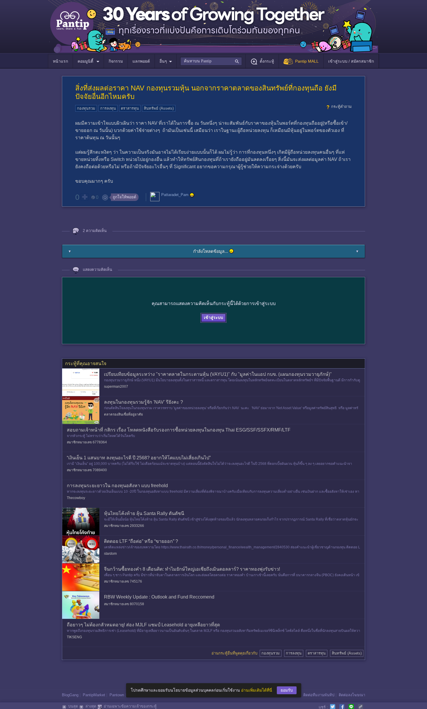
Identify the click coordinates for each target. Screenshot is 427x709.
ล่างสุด (90, 706)
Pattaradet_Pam (175, 195)
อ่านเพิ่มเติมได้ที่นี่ (256, 690)
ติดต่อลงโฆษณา (352, 695)
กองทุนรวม (86, 108)
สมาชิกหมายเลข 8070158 (124, 604)
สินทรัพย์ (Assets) (159, 108)
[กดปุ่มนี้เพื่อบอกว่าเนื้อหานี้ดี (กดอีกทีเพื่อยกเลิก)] (84, 197)
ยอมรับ (287, 690)
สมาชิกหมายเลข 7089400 (87, 470)
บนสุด (73, 706)
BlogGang (70, 695)
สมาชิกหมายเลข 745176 (123, 581)
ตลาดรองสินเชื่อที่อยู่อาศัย (123, 414)
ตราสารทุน (130, 108)
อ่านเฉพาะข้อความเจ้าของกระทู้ (130, 706)
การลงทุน (108, 108)
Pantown (117, 695)
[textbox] (211, 61)
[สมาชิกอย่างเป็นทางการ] (192, 195)
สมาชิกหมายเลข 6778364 (87, 442)
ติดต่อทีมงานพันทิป (318, 695)
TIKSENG (74, 637)
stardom (110, 554)
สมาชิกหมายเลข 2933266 (124, 526)
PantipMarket (94, 695)
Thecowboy (76, 498)
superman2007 (116, 387)
